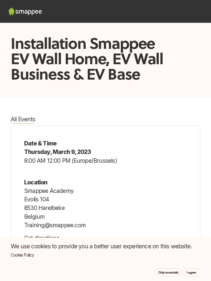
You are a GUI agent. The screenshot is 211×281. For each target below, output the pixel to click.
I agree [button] (191, 272)
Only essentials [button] (168, 272)
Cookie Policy (22, 255)
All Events (23, 119)
